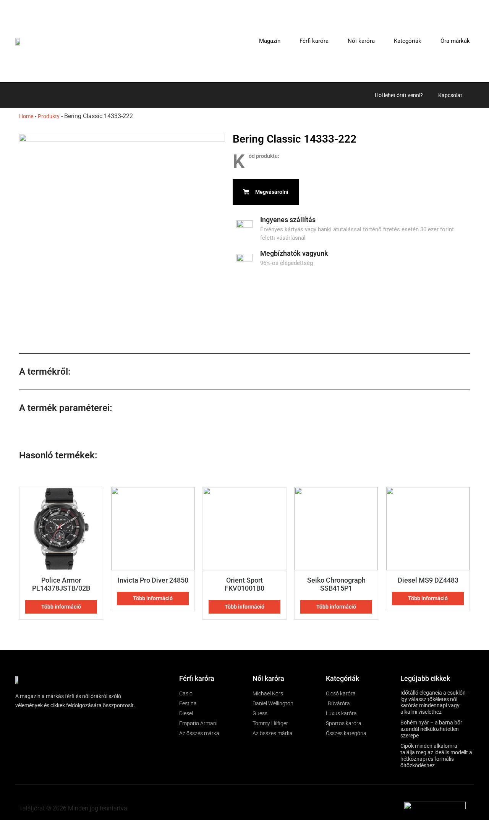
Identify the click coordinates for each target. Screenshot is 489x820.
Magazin (269, 40)
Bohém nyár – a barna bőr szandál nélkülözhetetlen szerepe (431, 729)
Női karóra (361, 40)
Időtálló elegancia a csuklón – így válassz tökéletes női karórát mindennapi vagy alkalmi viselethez (435, 702)
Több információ (61, 607)
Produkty (49, 116)
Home (26, 116)
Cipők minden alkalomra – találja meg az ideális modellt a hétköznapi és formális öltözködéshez (436, 755)
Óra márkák (455, 40)
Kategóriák (407, 40)
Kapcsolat (450, 95)
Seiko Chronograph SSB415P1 (336, 584)
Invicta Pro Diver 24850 (153, 580)
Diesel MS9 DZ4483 (428, 580)
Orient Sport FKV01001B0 (244, 584)
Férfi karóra (314, 40)
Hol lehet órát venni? (399, 95)
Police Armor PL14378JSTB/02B (61, 584)
